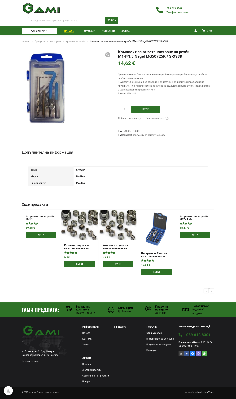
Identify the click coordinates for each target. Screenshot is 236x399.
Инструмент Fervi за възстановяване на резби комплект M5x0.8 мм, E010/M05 (156, 258)
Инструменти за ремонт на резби (67, 41)
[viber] (198, 353)
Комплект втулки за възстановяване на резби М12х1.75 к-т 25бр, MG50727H (115, 250)
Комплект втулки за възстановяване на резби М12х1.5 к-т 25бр (78, 248)
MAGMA (80, 176)
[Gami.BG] (42, 8)
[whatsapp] (204, 353)
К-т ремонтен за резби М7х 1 (40, 218)
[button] (107, 54)
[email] (181, 353)
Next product (211, 290)
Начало (26, 41)
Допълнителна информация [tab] (47, 152)
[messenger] (192, 353)
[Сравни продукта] (167, 118)
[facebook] (23, 341)
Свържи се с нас (30, 361)
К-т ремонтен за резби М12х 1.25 (194, 218)
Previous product (206, 290)
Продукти (40, 41)
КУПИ (145, 109)
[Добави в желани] (139, 118)
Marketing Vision (205, 392)
